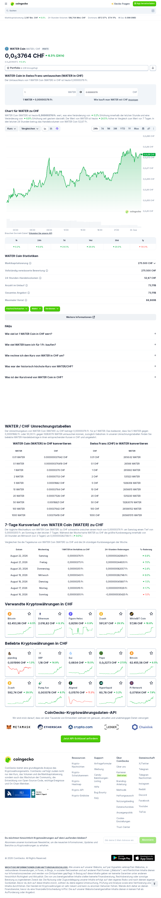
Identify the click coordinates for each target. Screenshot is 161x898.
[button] (80, 317)
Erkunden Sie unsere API (40, 233)
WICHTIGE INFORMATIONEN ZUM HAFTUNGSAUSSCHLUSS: (36, 867)
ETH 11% (112, 18)
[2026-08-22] (143, 128)
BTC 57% (102, 18)
